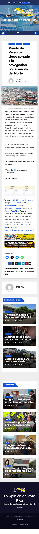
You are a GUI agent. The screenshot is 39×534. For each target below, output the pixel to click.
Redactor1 (21, 321)
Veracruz (19, 44)
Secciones (14, 524)
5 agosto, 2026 (12, 405)
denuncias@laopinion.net (13, 230)
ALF (20, 79)
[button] (32, 33)
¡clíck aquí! (30, 230)
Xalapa (8, 442)
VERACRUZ (26, 44)
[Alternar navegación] (18, 33)
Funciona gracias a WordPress (14, 517)
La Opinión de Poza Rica (19, 20)
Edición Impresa (23, 524)
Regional (11, 44)
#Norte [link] (16, 170)
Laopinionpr (17, 203)
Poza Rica (8, 419)
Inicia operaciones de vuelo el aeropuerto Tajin (11, 271)
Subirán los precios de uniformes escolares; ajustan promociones (17, 425)
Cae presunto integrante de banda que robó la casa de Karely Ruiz (19, 471)
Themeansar (19, 519)
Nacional (8, 465)
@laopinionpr (9, 205)
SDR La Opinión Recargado (23, 200)
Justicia (8, 396)
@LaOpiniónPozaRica (12, 208)
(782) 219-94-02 (18, 225)
